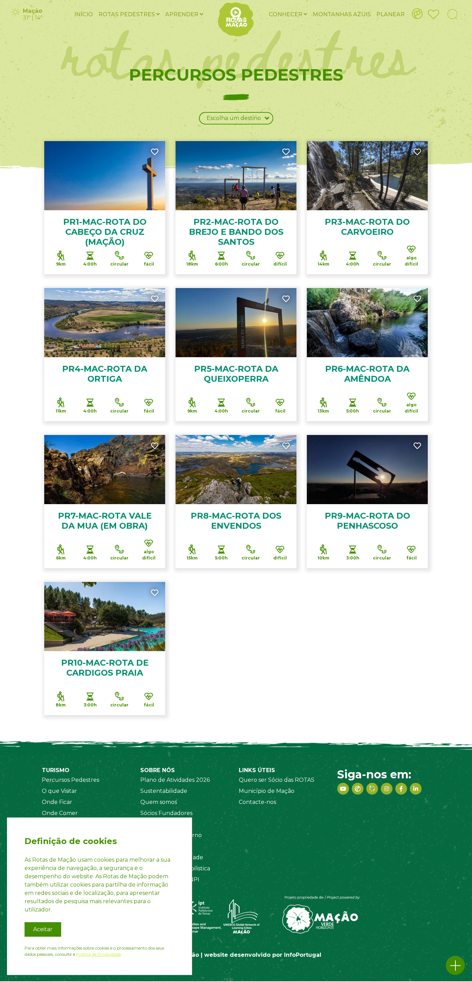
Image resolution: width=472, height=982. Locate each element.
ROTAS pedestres (127, 14)
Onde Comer (60, 813)
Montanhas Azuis (342, 14)
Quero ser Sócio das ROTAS (276, 780)
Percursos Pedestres (70, 780)
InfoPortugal (302, 955)
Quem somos (158, 802)
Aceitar (43, 929)
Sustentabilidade (163, 791)
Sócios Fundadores (166, 813)
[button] (455, 965)
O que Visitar (59, 791)
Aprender (182, 14)
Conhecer (286, 14)
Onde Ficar (57, 802)
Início (83, 14)
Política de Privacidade (98, 954)
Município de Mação (266, 791)
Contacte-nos (257, 802)
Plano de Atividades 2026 (175, 780)
